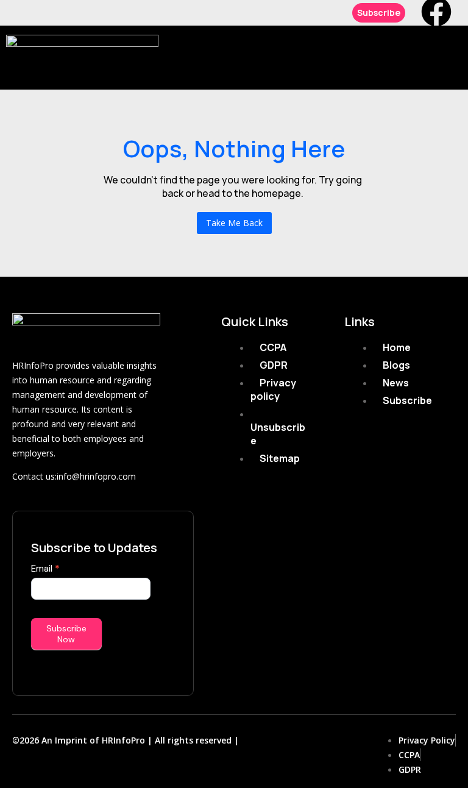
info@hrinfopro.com (96, 476)
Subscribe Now (66, 634)
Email (45, 569)
